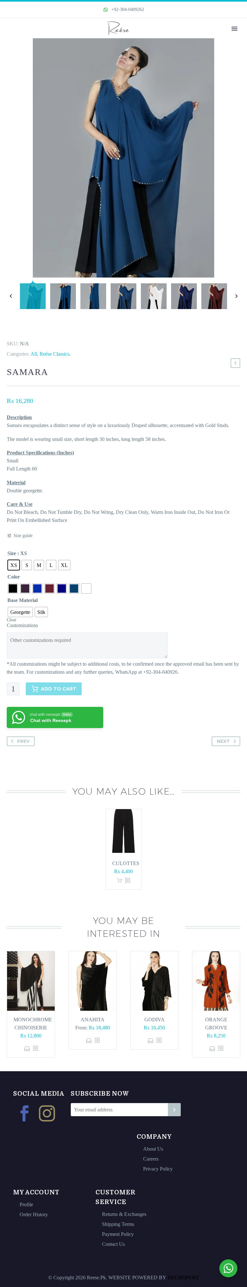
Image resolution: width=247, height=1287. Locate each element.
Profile (26, 1204)
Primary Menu (234, 28)
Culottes (125, 863)
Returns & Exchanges (124, 1214)
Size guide (23, 535)
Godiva (154, 1019)
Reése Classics (54, 354)
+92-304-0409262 (127, 9)
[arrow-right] (236, 296)
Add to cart (58, 689)
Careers (151, 1159)
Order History (34, 1214)
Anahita (93, 1019)
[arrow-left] (11, 296)
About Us (153, 1149)
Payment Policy (118, 1234)
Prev (23, 741)
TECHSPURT (183, 1277)
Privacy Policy (158, 1169)
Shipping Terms (118, 1224)
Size (11, 553)
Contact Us (113, 1244)
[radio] (13, 565)
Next (223, 741)
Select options (27, 1049)
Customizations (22, 625)
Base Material (22, 600)
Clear (11, 619)
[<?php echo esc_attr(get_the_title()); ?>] (127, 881)
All (34, 354)
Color (13, 577)
